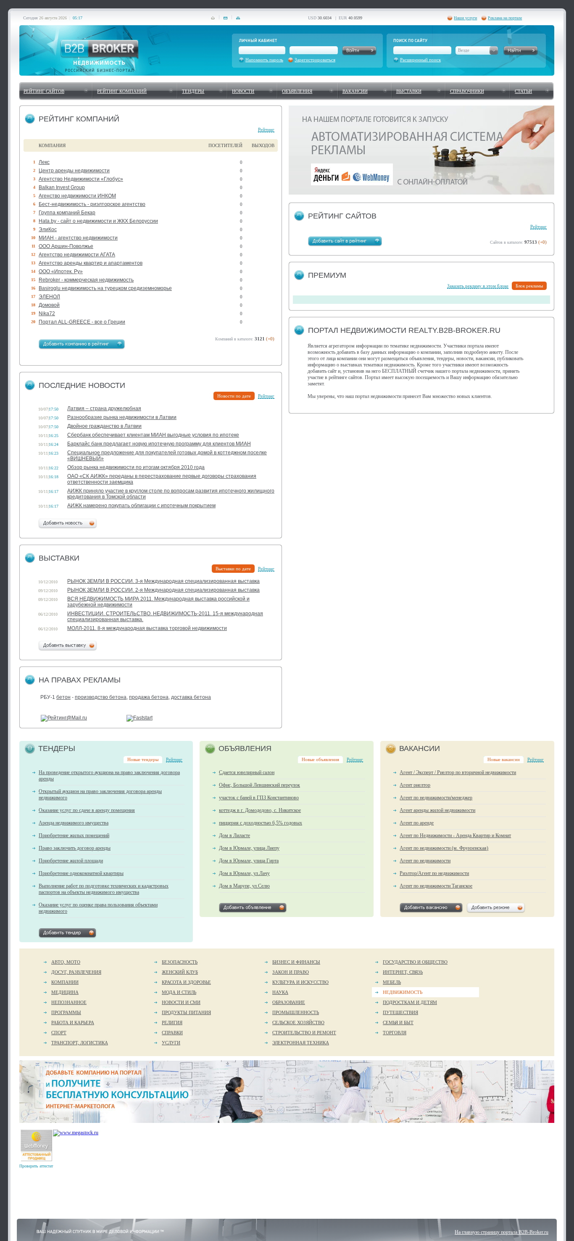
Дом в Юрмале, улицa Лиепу (249, 848)
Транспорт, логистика (79, 1042)
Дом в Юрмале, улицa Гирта (249, 861)
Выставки (408, 91)
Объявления (297, 91)
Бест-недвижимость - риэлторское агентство (92, 204)
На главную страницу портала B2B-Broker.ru (501, 1232)
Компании (65, 982)
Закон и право (290, 972)
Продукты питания (186, 1012)
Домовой (49, 305)
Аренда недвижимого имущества (73, 823)
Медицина (65, 992)
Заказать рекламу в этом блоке (477, 285)
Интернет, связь (403, 972)
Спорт (58, 1032)
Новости (243, 91)
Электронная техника (300, 1042)
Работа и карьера (72, 1022)
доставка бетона (191, 697)
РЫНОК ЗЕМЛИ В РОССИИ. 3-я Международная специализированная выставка (163, 581)
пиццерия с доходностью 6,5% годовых (260, 823)
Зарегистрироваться (315, 59)
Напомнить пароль (264, 59)
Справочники (467, 91)
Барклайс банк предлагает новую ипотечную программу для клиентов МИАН (159, 444)
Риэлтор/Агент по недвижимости (434, 873)
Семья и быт (398, 1022)
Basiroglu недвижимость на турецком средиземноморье (105, 288)
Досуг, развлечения (76, 972)
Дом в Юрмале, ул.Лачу (244, 873)
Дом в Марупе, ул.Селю (244, 886)
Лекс (44, 162)
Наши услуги (465, 18)
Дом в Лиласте (234, 835)
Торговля (394, 1032)
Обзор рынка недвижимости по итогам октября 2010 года (136, 467)
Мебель (392, 982)
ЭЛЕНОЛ (49, 297)
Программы (66, 1012)
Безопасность (179, 961)
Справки (172, 1032)
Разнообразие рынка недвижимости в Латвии (121, 417)
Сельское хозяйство (298, 1022)
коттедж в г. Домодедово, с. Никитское (260, 810)
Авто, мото (65, 961)
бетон (63, 697)
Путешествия (400, 1012)
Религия (172, 1022)
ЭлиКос (48, 229)
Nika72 (47, 313)
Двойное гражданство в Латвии (104, 426)
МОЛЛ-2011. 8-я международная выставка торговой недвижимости (147, 628)
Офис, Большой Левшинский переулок (259, 785)
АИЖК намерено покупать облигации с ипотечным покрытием (141, 506)
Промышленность (295, 1012)
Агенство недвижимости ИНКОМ (77, 196)
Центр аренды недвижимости (74, 171)
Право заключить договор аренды (75, 848)
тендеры (193, 91)
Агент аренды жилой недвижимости (437, 810)
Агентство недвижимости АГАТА (77, 255)
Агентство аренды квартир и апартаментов (90, 263)
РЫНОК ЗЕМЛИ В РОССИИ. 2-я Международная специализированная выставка (163, 590)
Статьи (523, 91)
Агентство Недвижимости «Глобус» (81, 179)
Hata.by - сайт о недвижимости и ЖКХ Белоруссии (98, 221)
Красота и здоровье (186, 982)
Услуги (171, 1042)
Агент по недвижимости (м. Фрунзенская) (444, 848)
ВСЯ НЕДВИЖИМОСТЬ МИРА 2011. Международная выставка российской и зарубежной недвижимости (158, 602)
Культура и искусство (300, 982)
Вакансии (355, 91)
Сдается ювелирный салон (246, 772)
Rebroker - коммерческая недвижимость (86, 280)
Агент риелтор (415, 785)
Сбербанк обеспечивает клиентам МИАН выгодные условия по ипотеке (153, 435)
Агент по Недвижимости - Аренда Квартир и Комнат (455, 835)
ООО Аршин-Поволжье (66, 246)
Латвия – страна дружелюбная (104, 408)
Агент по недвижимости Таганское (436, 886)
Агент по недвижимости (425, 861)
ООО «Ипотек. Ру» (61, 271)
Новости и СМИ (181, 1002)
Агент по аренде (417, 823)
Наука (280, 992)
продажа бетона (149, 697)
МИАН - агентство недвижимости (78, 238)
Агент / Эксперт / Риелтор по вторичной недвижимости (458, 772)
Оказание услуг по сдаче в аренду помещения (87, 810)
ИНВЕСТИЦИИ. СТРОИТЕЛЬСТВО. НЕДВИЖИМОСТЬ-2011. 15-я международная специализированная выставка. (165, 616)
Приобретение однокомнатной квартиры (81, 873)
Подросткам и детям (410, 1002)
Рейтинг (266, 129)
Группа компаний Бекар (67, 213)
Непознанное (69, 1002)
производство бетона (100, 697)
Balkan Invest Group (62, 187)
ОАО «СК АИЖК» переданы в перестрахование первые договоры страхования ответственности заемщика (161, 479)
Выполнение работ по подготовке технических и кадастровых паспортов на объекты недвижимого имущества (104, 889)
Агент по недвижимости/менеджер (436, 798)
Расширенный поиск (420, 59)
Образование (288, 1002)
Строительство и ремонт (304, 1032)
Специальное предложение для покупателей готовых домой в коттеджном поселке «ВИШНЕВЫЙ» (167, 455)
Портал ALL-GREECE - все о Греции (82, 322)
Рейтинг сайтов (44, 91)
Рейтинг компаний (122, 91)
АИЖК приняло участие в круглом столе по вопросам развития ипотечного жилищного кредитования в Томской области (170, 494)
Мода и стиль (179, 992)
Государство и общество (415, 961)
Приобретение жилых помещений (74, 835)
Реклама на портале (505, 18)
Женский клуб (180, 972)
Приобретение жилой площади (71, 861)
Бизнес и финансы (296, 961)
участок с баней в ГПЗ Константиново (259, 798)
